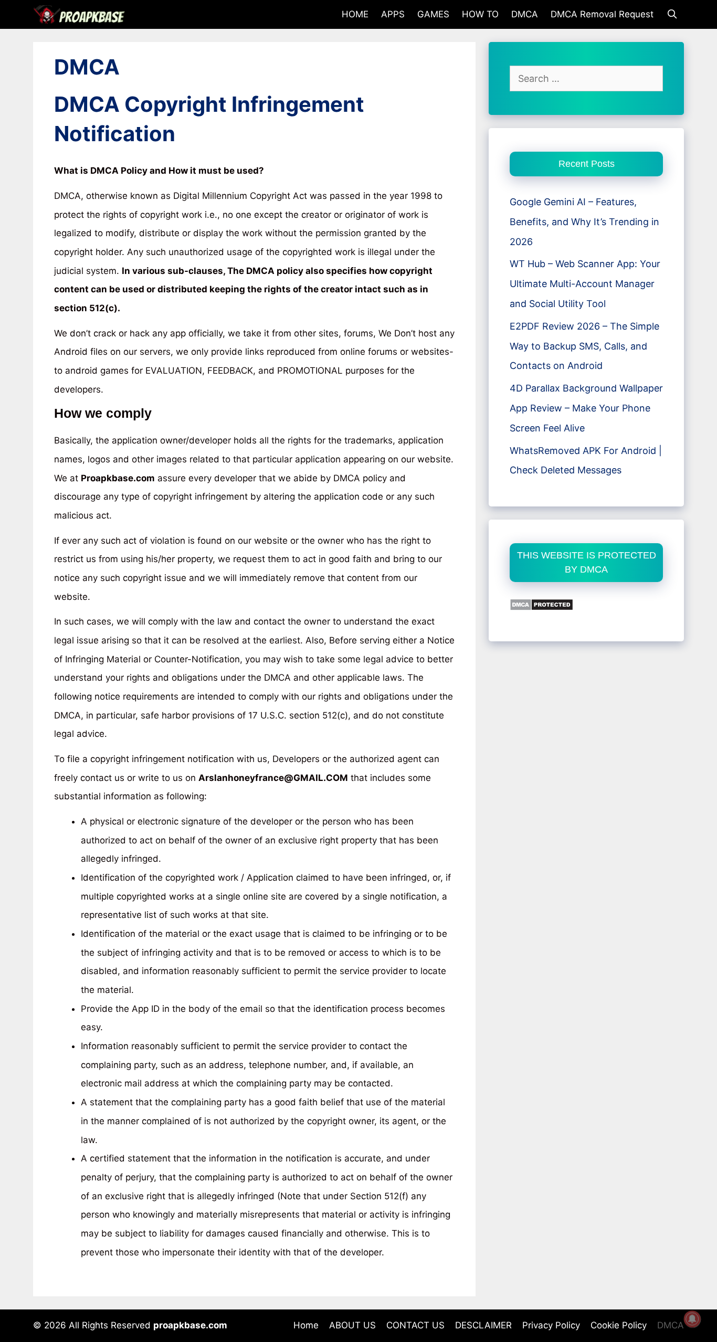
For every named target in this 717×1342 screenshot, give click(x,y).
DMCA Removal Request (602, 14)
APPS (393, 14)
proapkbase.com (190, 1325)
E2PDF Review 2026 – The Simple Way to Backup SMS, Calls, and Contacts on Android (584, 346)
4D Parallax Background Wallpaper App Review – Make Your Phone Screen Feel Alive (586, 408)
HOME (355, 14)
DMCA (524, 14)
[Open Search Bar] (672, 14)
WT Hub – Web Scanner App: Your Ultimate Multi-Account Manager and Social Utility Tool (585, 283)
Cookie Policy (619, 1325)
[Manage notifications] (692, 1319)
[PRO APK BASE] (82, 14)
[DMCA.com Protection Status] (541, 607)
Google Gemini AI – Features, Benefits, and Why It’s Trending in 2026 (584, 221)
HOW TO (480, 14)
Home (306, 1325)
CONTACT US (415, 1325)
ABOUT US (352, 1325)
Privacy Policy (551, 1325)
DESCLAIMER (483, 1325)
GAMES (433, 14)
